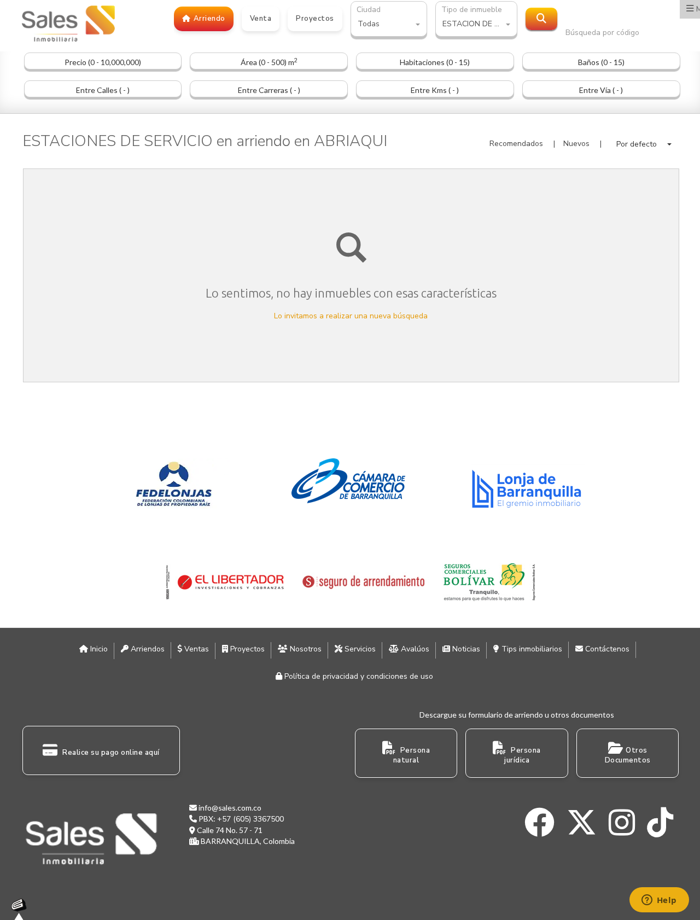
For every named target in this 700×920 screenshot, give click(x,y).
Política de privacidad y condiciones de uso (357, 676)
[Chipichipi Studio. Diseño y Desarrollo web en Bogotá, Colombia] (22, 909)
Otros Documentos (628, 756)
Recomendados (516, 143)
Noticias (465, 649)
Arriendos (147, 649)
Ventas (195, 649)
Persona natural (411, 756)
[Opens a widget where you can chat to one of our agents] (659, 901)
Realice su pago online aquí (110, 753)
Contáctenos (606, 649)
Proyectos (246, 649)
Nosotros (305, 649)
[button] (644, 144)
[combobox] (389, 24)
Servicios (359, 649)
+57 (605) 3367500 (250, 819)
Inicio (98, 649)
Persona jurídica (522, 756)
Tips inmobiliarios (530, 649)
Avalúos (414, 649)
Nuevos (576, 143)
